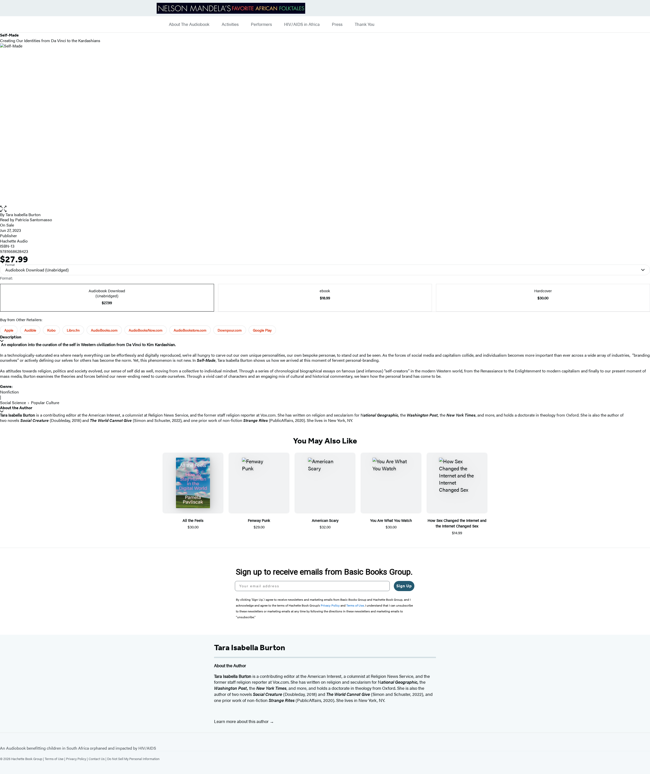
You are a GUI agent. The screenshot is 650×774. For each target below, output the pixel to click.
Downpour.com (230, 330)
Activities (230, 24)
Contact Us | (98, 758)
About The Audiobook (189, 24)
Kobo (51, 330)
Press (337, 24)
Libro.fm (73, 330)
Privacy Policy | (77, 758)
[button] (325, 209)
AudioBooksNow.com (145, 330)
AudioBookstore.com (190, 330)
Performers (261, 24)
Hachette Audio (14, 241)
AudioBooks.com (104, 330)
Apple (8, 330)
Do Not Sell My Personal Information (133, 758)
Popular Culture (45, 402)
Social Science (13, 402)
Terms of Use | (55, 758)
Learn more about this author (242, 721)
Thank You (364, 24)
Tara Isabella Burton (23, 214)
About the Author (16, 407)
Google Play (262, 330)
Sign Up (404, 585)
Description (10, 337)
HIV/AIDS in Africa (302, 24)
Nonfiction (9, 392)
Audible (30, 330)
